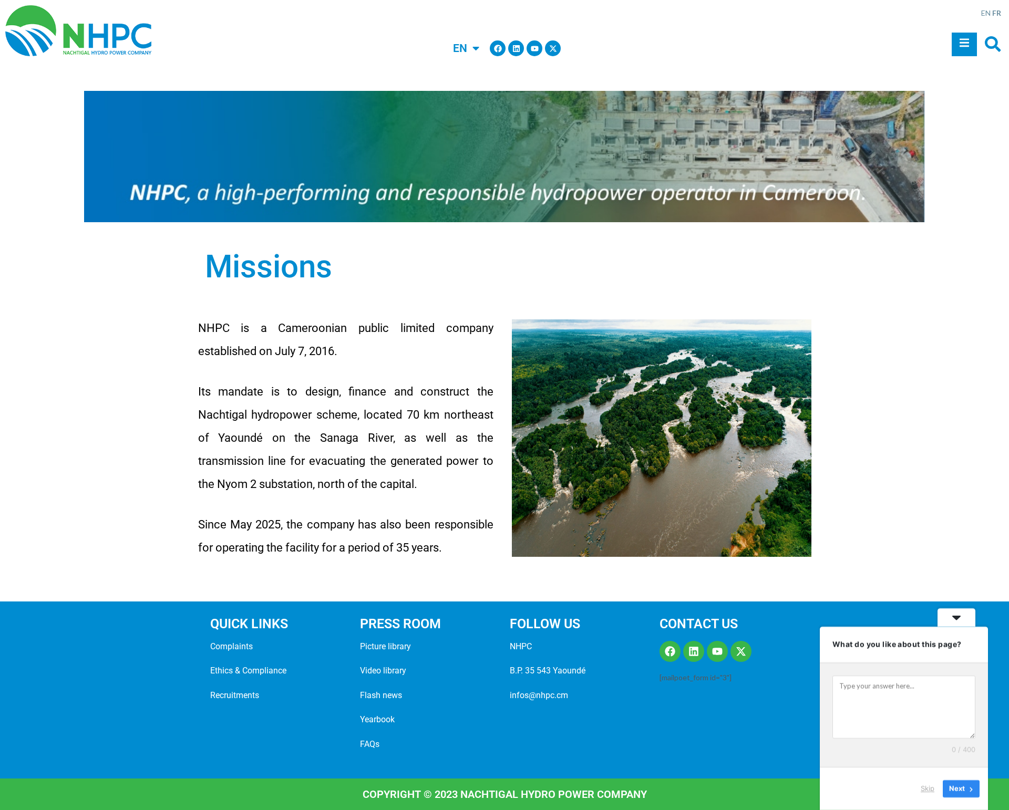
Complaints (231, 646)
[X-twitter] (553, 48)
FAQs (369, 744)
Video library (383, 671)
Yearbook (377, 719)
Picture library (385, 646)
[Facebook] (498, 48)
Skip (927, 788)
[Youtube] (534, 48)
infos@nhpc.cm (539, 695)
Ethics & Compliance (248, 671)
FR (996, 12)
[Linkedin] (516, 48)
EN (986, 12)
